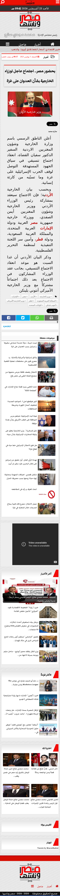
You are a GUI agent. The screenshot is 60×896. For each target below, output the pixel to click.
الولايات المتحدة (35, 305)
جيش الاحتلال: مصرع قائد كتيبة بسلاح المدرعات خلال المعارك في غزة (22, 505)
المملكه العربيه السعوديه (46, 301)
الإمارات (46, 228)
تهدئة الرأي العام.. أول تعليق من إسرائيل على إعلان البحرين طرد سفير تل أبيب (21, 462)
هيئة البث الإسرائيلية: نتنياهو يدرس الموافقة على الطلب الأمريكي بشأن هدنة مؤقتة (21, 420)
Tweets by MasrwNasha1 (47, 848)
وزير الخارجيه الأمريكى (15, 301)
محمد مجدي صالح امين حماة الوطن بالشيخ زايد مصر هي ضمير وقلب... (16, 772)
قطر (39, 239)
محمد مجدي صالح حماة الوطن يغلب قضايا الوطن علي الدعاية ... (16, 801)
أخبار (45, 57)
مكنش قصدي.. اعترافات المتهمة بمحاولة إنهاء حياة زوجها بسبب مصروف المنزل (20, 476)
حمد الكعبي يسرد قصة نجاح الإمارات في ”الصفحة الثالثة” (21, 388)
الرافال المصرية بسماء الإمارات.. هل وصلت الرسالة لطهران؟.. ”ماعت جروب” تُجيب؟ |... (21, 712)
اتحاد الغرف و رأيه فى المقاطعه (24, 489)
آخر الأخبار (46, 574)
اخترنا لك (46, 748)
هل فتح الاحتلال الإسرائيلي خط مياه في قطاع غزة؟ (21, 447)
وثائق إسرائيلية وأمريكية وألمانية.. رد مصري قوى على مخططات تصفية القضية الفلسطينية (20, 361)
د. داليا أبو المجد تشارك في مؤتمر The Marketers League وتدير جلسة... (23, 682)
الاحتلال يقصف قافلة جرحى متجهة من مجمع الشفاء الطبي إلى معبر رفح (21, 374)
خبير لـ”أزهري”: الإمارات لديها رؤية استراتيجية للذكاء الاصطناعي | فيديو (20, 697)
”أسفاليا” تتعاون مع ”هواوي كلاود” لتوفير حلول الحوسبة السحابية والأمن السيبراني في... (22, 728)
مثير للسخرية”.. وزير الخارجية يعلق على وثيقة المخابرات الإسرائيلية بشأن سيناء (21, 432)
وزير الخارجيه (45, 296)
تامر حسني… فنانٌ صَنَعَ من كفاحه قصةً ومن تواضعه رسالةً (44, 770)
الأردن (49, 195)
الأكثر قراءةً (46, 675)
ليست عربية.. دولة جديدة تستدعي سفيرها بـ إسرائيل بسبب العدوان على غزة (20, 344)
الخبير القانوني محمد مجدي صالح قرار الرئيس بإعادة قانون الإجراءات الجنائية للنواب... (44, 803)
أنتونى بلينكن (51, 305)
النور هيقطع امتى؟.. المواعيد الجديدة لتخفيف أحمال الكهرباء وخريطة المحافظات (22, 405)
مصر (34, 222)
